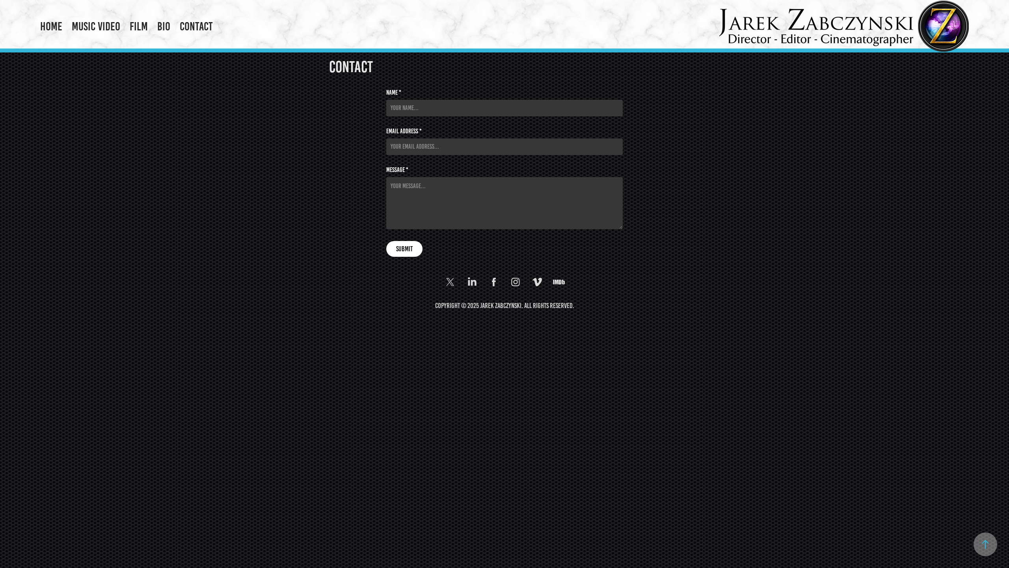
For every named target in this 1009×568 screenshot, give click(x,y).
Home (51, 26)
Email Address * (404, 131)
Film (139, 26)
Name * (393, 93)
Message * (397, 170)
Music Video (96, 26)
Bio (163, 26)
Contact (196, 26)
